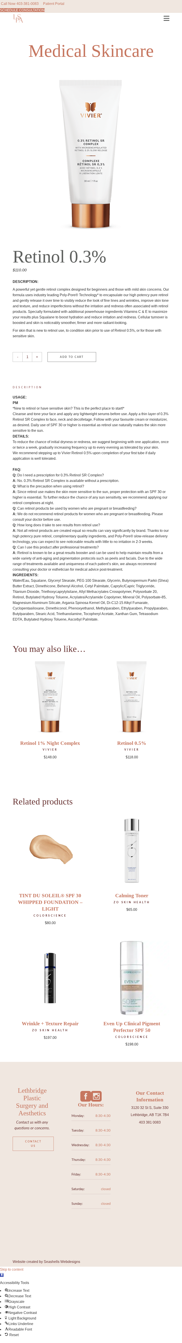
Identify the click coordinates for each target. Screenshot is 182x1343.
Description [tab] (27, 387)
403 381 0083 (150, 1122)
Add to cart (71, 357)
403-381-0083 (27, 4)
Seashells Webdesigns (62, 1262)
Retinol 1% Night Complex (50, 743)
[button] (2, 1275)
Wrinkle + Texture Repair (50, 1023)
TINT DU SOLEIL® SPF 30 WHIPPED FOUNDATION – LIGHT (50, 902)
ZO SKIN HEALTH (132, 902)
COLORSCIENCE (50, 915)
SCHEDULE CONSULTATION (22, 10)
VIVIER (50, 749)
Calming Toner (131, 895)
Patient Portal (53, 4)
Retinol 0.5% (131, 743)
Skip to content (11, 1269)
